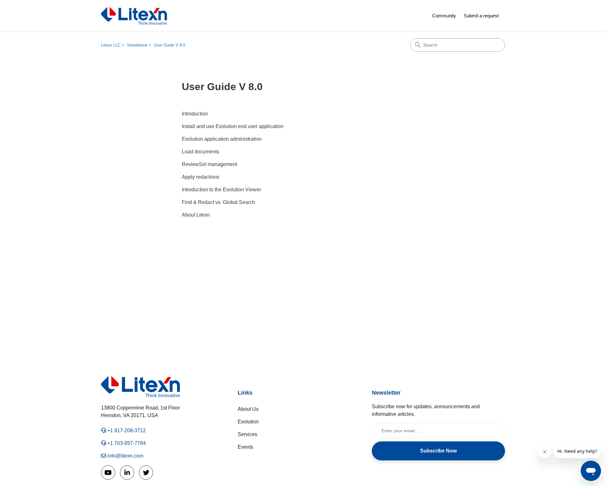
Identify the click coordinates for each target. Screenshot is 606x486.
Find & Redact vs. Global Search (218, 202)
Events (245, 447)
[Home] (134, 16)
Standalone (137, 45)
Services (247, 434)
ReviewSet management (209, 164)
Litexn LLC (111, 45)
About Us (248, 409)
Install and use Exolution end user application (232, 126)
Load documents (200, 151)
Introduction (195, 113)
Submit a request (481, 15)
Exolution (248, 421)
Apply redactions (200, 177)
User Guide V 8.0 (169, 45)
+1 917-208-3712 (126, 430)
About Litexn (196, 215)
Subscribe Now (438, 450)
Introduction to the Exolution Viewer (221, 189)
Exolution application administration (222, 139)
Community (444, 15)
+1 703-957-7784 (126, 443)
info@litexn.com (124, 455)
